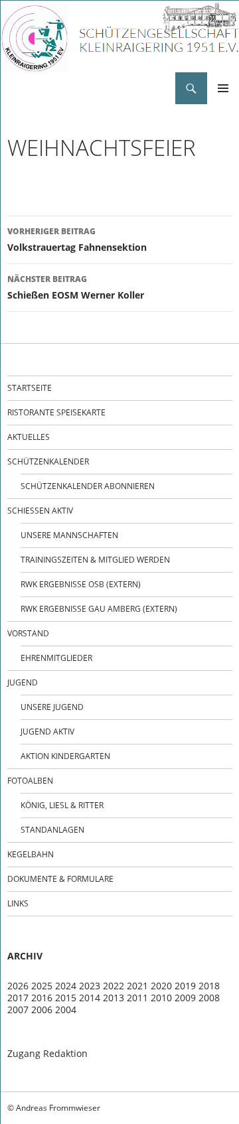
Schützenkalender (48, 461)
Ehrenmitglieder (56, 658)
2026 (18, 985)
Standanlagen (52, 829)
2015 (65, 997)
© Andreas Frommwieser (53, 1107)
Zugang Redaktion (47, 1053)
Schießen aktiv (40, 510)
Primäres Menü (223, 88)
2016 (41, 997)
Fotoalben (30, 780)
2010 (161, 997)
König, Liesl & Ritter (62, 805)
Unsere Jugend (52, 707)
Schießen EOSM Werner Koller (75, 287)
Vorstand (28, 633)
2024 (65, 985)
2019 (185, 985)
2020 (161, 985)
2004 (65, 1009)
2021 (137, 985)
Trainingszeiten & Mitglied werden (95, 559)
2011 (137, 997)
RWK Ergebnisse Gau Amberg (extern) (99, 608)
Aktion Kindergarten (65, 756)
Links (18, 903)
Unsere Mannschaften (69, 535)
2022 (113, 985)
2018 (209, 985)
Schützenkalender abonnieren (88, 486)
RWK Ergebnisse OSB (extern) (81, 584)
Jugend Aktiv (47, 731)
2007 (18, 1009)
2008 (209, 997)
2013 (113, 997)
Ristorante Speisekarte (56, 412)
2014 (89, 997)
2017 (18, 997)
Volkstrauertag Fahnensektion (77, 239)
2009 (185, 997)
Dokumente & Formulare (60, 878)
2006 (41, 1009)
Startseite (29, 387)
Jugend (22, 682)
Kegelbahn (30, 854)
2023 (89, 985)
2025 (41, 985)
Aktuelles (28, 437)
